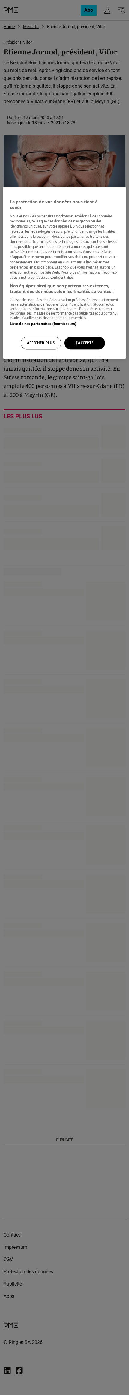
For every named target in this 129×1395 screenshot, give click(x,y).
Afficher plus (41, 343)
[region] (64, 273)
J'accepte (85, 343)
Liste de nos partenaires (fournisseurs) (43, 323)
